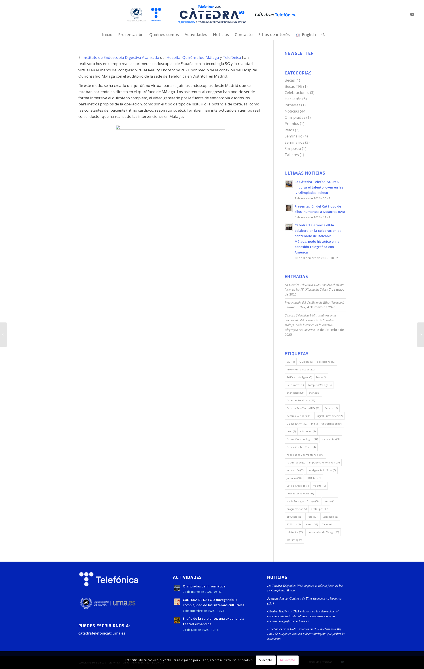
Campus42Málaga (319, 385)
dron (291, 431)
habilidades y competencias (305, 454)
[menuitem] (107, 34)
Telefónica (232, 57)
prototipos (319, 509)
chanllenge (295, 392)
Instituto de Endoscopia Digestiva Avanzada (121, 57)
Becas (290, 80)
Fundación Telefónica (301, 447)
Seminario (294, 136)
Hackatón (293, 98)
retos (312, 516)
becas (321, 377)
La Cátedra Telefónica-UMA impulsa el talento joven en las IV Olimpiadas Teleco (319, 187)
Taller (327, 524)
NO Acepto (287, 660)
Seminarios (294, 142)
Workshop (294, 539)
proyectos (295, 516)
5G (291, 361)
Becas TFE (293, 86)
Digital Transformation (326, 423)
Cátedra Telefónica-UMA (303, 408)
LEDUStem (313, 478)
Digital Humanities (329, 415)
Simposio (293, 148)
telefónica (295, 532)
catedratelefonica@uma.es (101, 633)
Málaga (319, 485)
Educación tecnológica (302, 439)
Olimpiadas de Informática (204, 586)
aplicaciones (326, 361)
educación (308, 431)
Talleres (292, 154)
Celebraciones (297, 92)
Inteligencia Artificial (322, 470)
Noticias (292, 111)
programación (297, 509)
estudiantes (331, 439)
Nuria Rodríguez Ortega (303, 501)
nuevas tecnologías (300, 493)
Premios (292, 123)
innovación (295, 470)
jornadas (294, 478)
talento (311, 524)
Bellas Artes (295, 385)
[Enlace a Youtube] (412, 14)
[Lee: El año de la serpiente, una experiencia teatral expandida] (177, 620)
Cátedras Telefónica (301, 400)
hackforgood (296, 462)
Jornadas (292, 104)
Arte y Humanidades (301, 369)
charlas (314, 392)
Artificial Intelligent (299, 377)
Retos (289, 129)
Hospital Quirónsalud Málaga (193, 57)
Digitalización (297, 423)
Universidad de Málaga (323, 532)
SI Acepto (265, 660)
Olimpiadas (295, 117)
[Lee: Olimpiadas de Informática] (177, 588)
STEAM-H (294, 524)
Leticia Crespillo (298, 485)
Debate (331, 408)
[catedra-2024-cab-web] (212, 14)
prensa (330, 501)
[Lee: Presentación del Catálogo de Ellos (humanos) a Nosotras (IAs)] (289, 208)
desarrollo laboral (299, 415)
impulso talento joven (324, 462)
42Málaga (306, 361)
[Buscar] (322, 34)
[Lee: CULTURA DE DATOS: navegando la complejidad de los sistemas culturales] (177, 602)
